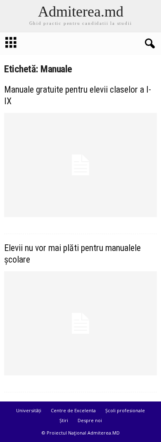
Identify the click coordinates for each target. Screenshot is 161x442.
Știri (63, 420)
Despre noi (90, 420)
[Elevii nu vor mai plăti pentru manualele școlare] (80, 323)
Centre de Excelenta (73, 410)
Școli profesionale (125, 410)
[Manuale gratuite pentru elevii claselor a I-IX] (80, 165)
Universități (28, 410)
